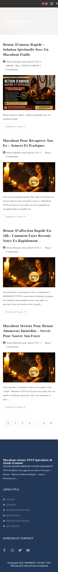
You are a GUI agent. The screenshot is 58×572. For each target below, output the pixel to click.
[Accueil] (4, 26)
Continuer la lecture (17, 125)
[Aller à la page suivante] (51, 423)
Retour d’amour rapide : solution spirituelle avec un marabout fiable (25, 49)
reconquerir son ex (23, 26)
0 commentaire (12, 69)
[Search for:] (56, 4)
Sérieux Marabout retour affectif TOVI (22, 62)
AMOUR (9, 66)
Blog (17, 66)
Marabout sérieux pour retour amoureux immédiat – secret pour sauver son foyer (28, 331)
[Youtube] (28, 550)
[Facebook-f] (4, 550)
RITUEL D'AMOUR (30, 66)
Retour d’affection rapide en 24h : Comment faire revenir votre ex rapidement (27, 236)
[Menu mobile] (51, 4)
